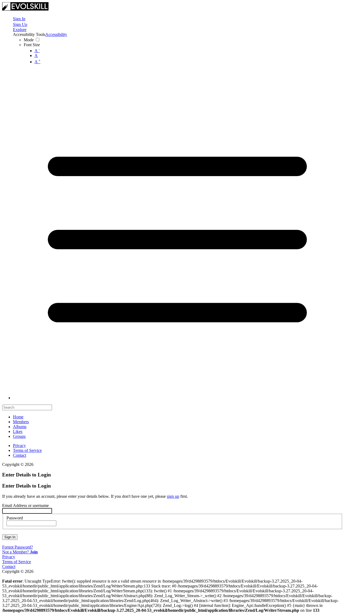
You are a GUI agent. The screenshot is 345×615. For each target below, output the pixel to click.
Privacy (19, 445)
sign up (173, 496)
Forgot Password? (17, 547)
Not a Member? (20, 552)
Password (14, 518)
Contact (19, 455)
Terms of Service (27, 450)
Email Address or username (25, 505)
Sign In (9, 537)
